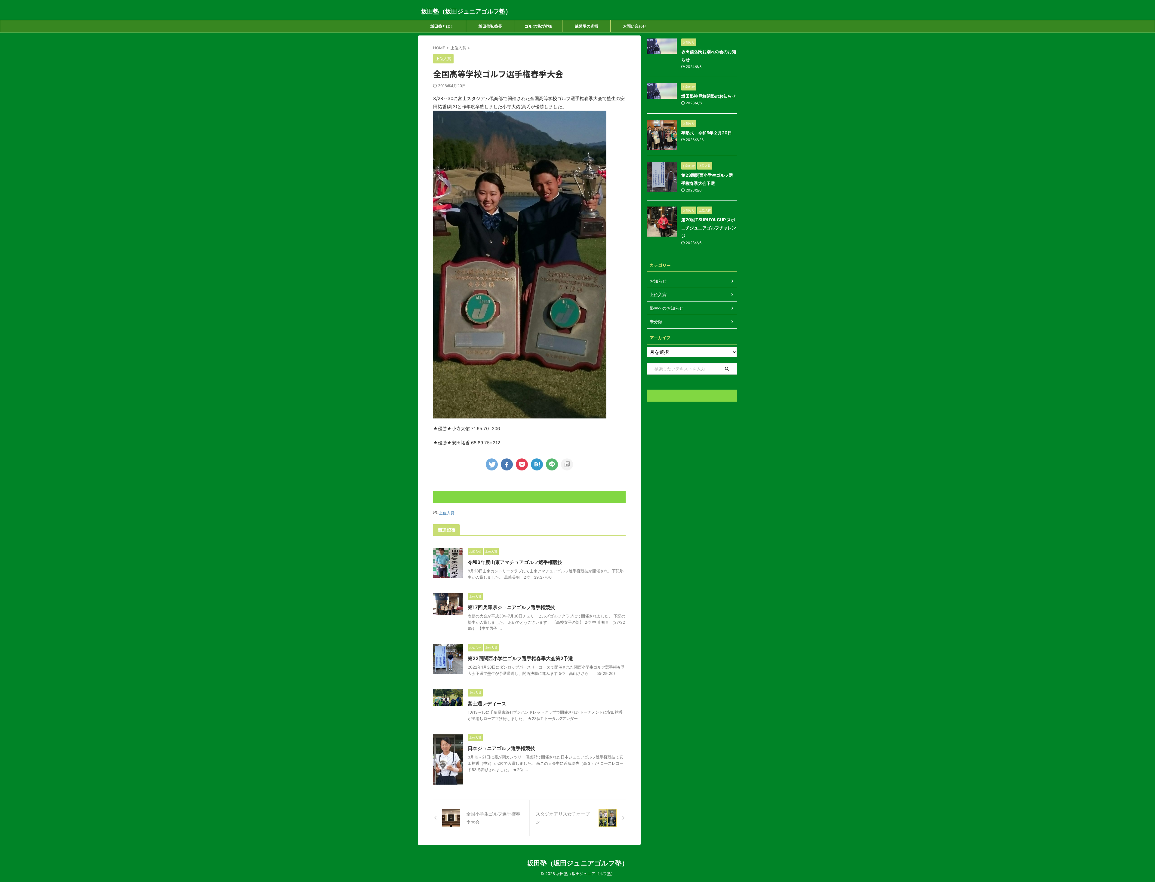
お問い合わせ (634, 26)
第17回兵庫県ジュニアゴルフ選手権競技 (511, 607)
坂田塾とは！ (442, 26)
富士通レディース (487, 703)
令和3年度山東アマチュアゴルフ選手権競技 (515, 562)
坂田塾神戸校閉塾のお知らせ (708, 96)
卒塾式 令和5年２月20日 (706, 132)
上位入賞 (446, 512)
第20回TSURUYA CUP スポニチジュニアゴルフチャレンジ (708, 227)
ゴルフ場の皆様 (538, 26)
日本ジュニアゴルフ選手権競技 (501, 748)
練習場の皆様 (586, 26)
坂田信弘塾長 (490, 26)
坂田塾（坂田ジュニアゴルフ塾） (466, 11)
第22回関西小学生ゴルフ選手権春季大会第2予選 (520, 658)
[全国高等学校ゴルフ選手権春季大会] (537, 464)
